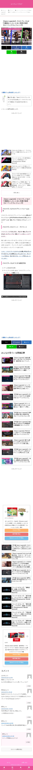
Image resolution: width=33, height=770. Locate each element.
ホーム (8, 762)
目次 (15, 192)
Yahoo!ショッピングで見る (16, 538)
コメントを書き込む (16, 749)
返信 (29, 686)
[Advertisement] (16, 73)
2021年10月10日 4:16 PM (7, 723)
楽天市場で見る (16, 534)
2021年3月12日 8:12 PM (7, 677)
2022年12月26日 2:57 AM (8, 736)
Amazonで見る (16, 530)
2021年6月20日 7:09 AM (7, 708)
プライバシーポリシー (16, 765)
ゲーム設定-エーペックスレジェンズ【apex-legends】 (15, 296)
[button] (22, 52)
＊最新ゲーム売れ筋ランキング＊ (11, 92)
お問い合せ (24, 762)
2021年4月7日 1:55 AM (6, 692)
